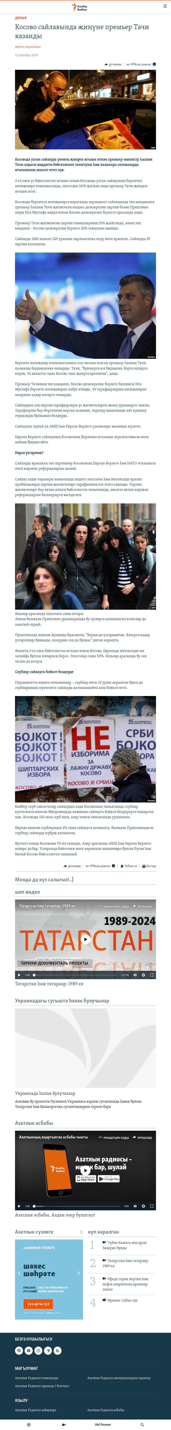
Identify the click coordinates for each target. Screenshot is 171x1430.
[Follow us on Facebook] (19, 1351)
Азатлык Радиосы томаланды (36, 1378)
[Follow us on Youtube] (29, 1351)
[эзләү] (142, 1425)
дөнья (20, 18)
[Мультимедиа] (64, 1425)
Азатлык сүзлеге (34, 1232)
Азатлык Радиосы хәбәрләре (35, 1410)
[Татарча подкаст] (29, 1425)
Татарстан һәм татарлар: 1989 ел (47, 906)
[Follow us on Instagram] (38, 1351)
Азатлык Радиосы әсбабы (105, 1410)
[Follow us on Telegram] (48, 1351)
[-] (85, 609)
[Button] (112, 64)
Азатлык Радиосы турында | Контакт (42, 1386)
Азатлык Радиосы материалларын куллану (119, 1378)
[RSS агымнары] (58, 1351)
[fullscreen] (152, 975)
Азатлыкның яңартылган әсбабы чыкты (53, 1137)
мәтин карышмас (28, 47)
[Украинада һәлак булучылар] (85, 1048)
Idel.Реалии (103, 1424)
